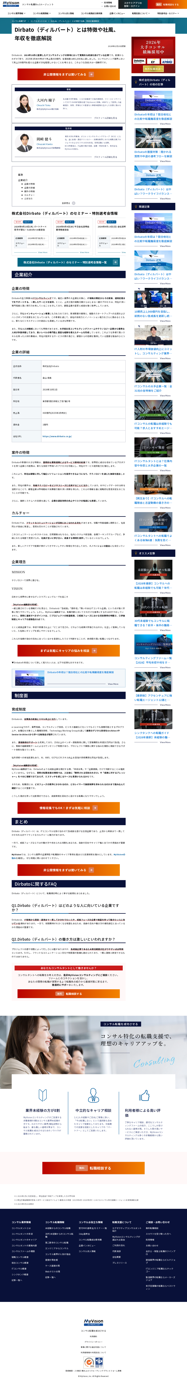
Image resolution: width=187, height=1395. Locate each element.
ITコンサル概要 (19, 1268)
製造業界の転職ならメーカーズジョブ (160, 1279)
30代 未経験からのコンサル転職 (59, 1235)
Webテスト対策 (52, 1271)
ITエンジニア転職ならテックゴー (159, 1270)
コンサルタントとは (38, 21)
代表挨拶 (116, 1251)
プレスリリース (119, 1262)
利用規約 (93, 1336)
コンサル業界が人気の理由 (58, 1254)
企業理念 (28, 198)
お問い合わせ (152, 1245)
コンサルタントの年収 (22, 1233)
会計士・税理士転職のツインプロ (160, 1253)
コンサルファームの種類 (23, 1251)
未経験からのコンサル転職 (58, 1228)
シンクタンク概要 (20, 1274)
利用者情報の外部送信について (93, 1352)
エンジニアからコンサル (56, 1248)
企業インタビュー (87, 1245)
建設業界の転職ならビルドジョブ (160, 1261)
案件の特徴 (29, 191)
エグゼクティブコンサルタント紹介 (127, 1229)
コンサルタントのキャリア (24, 1239)
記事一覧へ (17, 1280)
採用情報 (150, 1239)
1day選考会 (84, 1233)
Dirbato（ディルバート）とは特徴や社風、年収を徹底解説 (75, 21)
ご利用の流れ (118, 1245)
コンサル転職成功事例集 (90, 1239)
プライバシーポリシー (93, 1341)
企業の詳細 (29, 187)
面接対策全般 (51, 1259)
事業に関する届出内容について (93, 1347)
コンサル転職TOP (19, 21)
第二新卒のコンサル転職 (56, 1242)
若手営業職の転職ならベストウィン (160, 1287)
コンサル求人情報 (87, 1251)
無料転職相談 (152, 1228)
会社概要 (116, 1256)
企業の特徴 (29, 183)
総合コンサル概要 (20, 1262)
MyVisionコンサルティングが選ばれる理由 (126, 1238)
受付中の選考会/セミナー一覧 (93, 1228)
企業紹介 (23, 180)
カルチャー (29, 195)
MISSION (31, 202)
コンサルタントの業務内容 (24, 1245)
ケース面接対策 (52, 1265)
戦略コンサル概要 (20, 1257)
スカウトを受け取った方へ (158, 1233)
